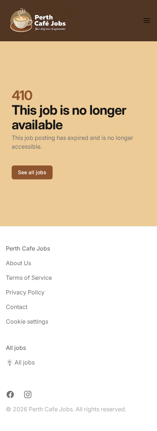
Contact (16, 306)
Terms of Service (29, 277)
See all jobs (32, 172)
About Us (18, 263)
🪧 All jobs (20, 362)
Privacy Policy (25, 292)
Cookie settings (27, 321)
